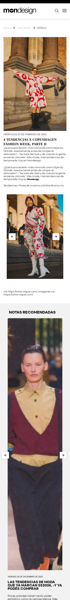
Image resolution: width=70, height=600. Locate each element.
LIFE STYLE (24, 27)
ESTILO (42, 27)
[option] (35, 236)
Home (7, 27)
